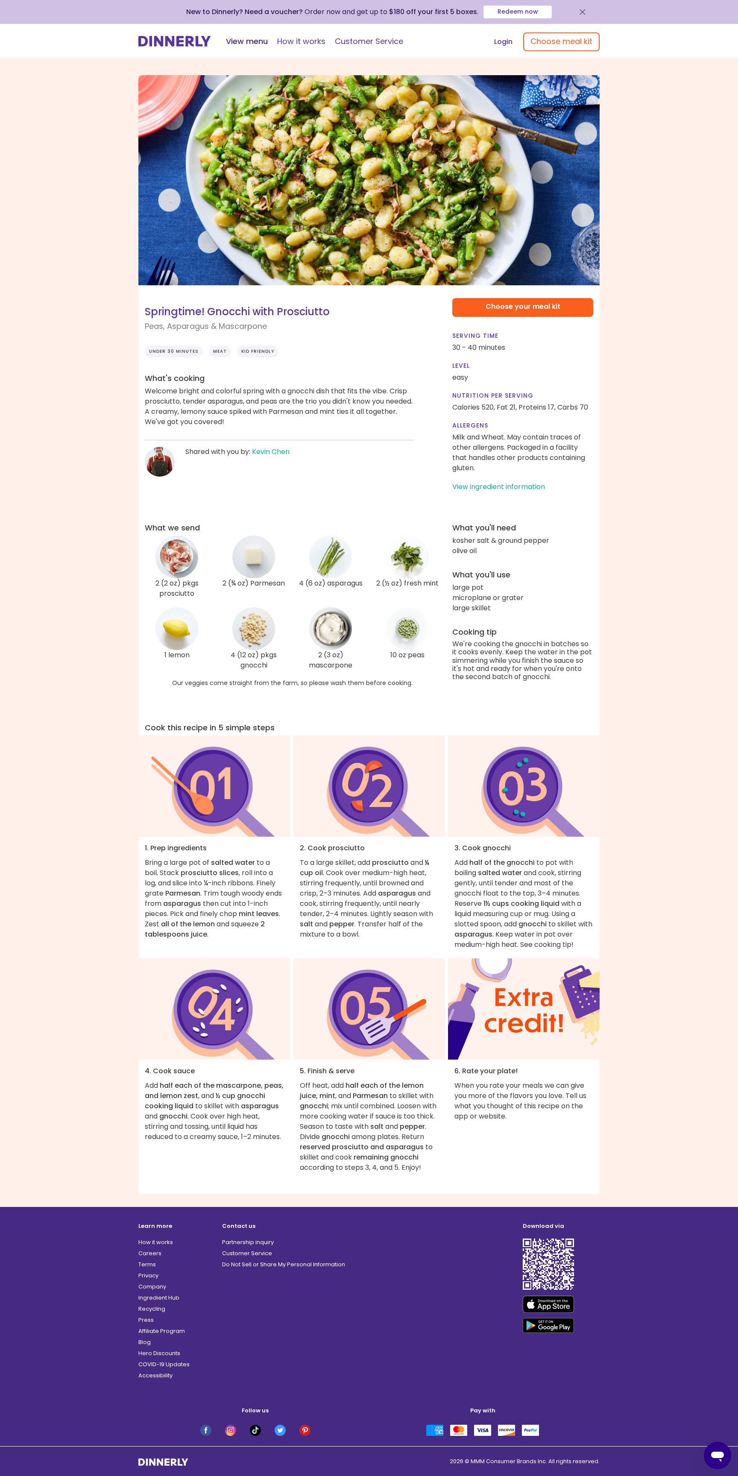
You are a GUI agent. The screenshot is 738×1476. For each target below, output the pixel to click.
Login (503, 42)
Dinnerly (174, 41)
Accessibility (155, 1375)
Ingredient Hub (158, 1298)
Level (461, 365)
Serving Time (475, 335)
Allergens (470, 425)
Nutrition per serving (492, 395)
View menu (247, 41)
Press (146, 1320)
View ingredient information (498, 487)
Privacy (148, 1275)
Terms (147, 1264)
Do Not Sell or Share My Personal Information (283, 1264)
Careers (149, 1253)
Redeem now (518, 11)
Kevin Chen (271, 452)
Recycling (151, 1309)
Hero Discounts (159, 1353)
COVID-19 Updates (164, 1364)
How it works (301, 41)
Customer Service (369, 41)
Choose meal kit (561, 41)
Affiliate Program (161, 1331)
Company (152, 1287)
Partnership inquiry (248, 1242)
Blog (144, 1342)
